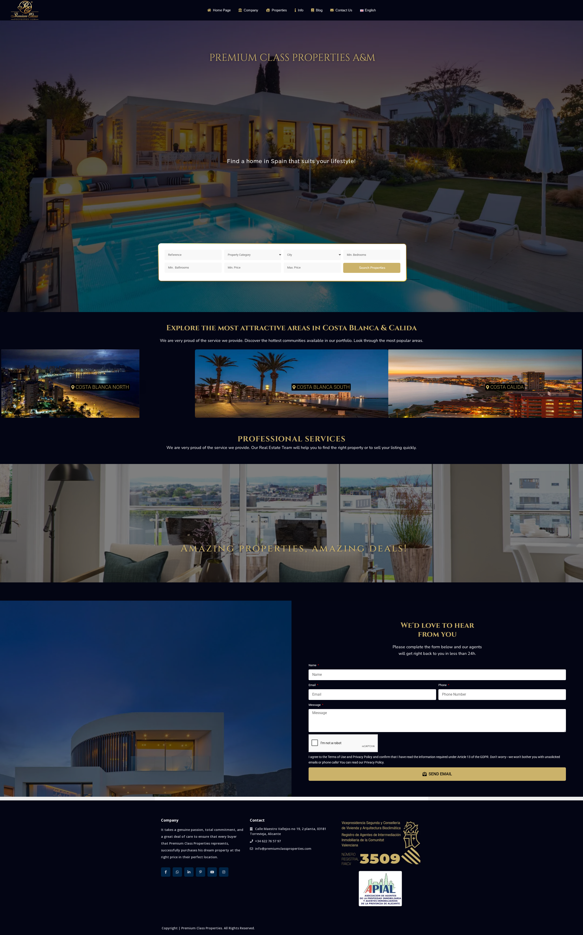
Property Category (239, 254)
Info (300, 10)
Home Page (222, 10)
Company (251, 10)
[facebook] (165, 872)
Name (313, 665)
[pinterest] (200, 872)
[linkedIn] (189, 872)
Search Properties (372, 268)
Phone (442, 685)
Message (315, 705)
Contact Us (343, 10)
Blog (319, 10)
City (289, 254)
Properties (279, 10)
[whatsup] (177, 872)
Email (312, 685)
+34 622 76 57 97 (268, 841)
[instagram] (223, 872)
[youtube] (212, 872)
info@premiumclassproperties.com (283, 848)
